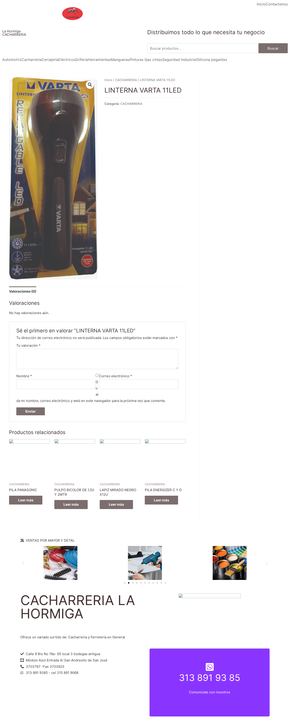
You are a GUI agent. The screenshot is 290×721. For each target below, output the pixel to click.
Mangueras (120, 59)
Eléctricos (66, 59)
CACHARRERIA (126, 80)
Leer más (25, 500)
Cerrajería (49, 59)
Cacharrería (31, 59)
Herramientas (99, 59)
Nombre (24, 376)
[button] (124, 583)
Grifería (81, 59)
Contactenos (277, 4)
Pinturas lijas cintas (146, 59)
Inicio (261, 4)
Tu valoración (28, 345)
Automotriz (12, 59)
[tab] (22, 291)
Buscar (273, 48)
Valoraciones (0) (22, 291)
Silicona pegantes (212, 59)
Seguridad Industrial (179, 59)
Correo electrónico (115, 376)
